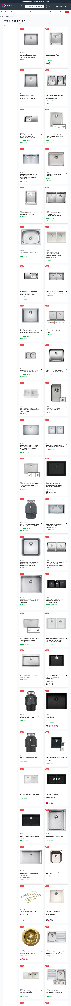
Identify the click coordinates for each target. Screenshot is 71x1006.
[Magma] (47, 684)
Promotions (33, 12)
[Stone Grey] (55, 492)
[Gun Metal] (55, 726)
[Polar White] (52, 492)
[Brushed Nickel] (24, 959)
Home (1, 16)
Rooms (44, 12)
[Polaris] (49, 684)
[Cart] (68, 6)
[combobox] (36, 6)
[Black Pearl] (47, 63)
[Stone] (52, 684)
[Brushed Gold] (49, 726)
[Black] (47, 726)
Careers (64, 12)
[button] (66, 6)
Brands (13, 12)
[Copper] (52, 726)
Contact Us (52, 13)
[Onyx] (49, 492)
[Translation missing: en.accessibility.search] (45, 6)
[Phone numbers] (50, 6)
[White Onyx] (49, 920)
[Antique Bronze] (21, 959)
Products (4, 12)
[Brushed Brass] (24, 920)
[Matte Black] (47, 492)
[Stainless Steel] (49, 63)
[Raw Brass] (27, 959)
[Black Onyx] (47, 920)
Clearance (23, 12)
